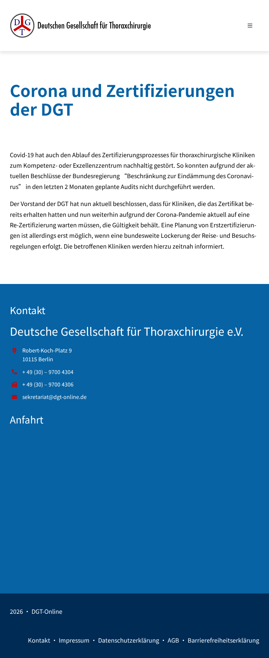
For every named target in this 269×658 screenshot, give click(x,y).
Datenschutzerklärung (128, 640)
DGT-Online (46, 611)
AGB (173, 640)
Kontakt (39, 640)
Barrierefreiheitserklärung (223, 640)
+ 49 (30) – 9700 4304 (47, 372)
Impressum (74, 640)
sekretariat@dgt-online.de (54, 397)
